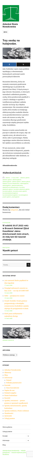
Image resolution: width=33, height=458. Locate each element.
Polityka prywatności (13, 383)
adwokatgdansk (24, 183)
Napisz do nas (9, 390)
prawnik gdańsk (7, 197)
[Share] (9, 64)
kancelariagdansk (23, 195)
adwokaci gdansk (7, 179)
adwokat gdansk (25, 181)
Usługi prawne (9, 418)
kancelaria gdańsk (7, 191)
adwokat (8, 177)
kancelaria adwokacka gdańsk (21, 189)
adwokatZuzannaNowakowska (11, 187)
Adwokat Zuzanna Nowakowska (11, 183)
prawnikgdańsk (15, 197)
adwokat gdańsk (16, 181)
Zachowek (8, 416)
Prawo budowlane (10, 395)
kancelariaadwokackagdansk (10, 193)
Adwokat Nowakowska (12, 370)
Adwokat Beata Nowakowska (10, 25)
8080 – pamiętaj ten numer (14, 296)
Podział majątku (10, 393)
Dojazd (8, 380)
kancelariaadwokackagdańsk (10, 195)
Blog (6, 375)
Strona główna (7, 427)
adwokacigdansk (16, 179)
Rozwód (7, 398)
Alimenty (7, 372)
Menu (5, 32)
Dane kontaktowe (12, 388)
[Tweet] (23, 64)
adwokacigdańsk (7, 181)
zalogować (14, 210)
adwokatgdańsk (7, 185)
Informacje (8, 378)
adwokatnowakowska (17, 185)
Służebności (8, 413)
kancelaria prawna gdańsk (20, 191)
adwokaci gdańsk (24, 177)
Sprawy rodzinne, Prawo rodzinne (16, 411)
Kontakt (7, 385)
